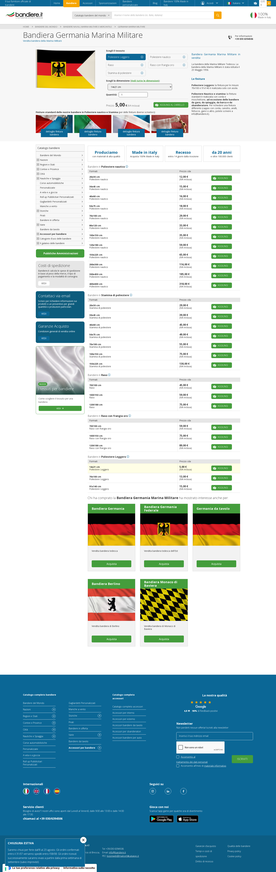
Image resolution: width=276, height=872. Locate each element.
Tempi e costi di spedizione (203, 854)
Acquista (112, 564)
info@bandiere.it (117, 852)
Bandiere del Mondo (46, 26)
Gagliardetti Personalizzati (53, 201)
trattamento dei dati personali (192, 761)
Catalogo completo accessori (123, 696)
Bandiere (71, 3)
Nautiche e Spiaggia (33, 736)
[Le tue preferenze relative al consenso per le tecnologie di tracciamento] (6, 869)
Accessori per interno (123, 712)
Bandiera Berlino (106, 584)
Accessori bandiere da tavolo (127, 725)
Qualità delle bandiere (238, 846)
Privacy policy (234, 851)
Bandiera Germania (108, 508)
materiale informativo (215, 765)
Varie (71, 734)
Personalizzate (47, 187)
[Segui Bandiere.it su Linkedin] (168, 791)
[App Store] (187, 819)
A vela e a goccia (48, 192)
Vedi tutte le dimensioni (145, 80)
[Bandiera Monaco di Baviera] (164, 605)
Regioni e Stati (30, 716)
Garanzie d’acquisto (205, 846)
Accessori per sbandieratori (126, 731)
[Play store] (162, 819)
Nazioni (27, 709)
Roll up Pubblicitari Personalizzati (57, 196)
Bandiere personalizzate (130, 3)
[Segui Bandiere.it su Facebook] (183, 791)
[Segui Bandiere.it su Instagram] (153, 791)
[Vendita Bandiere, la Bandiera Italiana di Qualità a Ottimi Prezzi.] (24, 15)
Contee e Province (32, 722)
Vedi (43, 283)
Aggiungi (223, 178)
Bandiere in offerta (49, 220)
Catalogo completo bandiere (39, 694)
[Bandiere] (26, 791)
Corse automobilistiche (52, 183)
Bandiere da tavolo (50, 229)
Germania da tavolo (213, 508)
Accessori (87, 3)
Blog (155, 3)
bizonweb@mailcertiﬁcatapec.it (123, 855)
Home (57, 3)
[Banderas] (57, 791)
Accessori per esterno (123, 718)
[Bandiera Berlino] (111, 605)
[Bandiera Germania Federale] (164, 529)
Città (25, 729)
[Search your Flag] (218, 15)
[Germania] (216, 529)
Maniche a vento (48, 206)
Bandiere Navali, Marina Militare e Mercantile (87, 26)
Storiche (73, 715)
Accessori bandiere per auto (127, 737)
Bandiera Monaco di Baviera (160, 584)
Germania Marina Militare (131, 26)
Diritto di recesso (204, 861)
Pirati (42, 215)
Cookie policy (234, 856)
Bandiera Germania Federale (160, 508)
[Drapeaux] (47, 791)
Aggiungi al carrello (172, 104)
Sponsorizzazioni (107, 3)
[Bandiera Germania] (111, 529)
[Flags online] (36, 791)
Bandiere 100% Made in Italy (176, 3)
